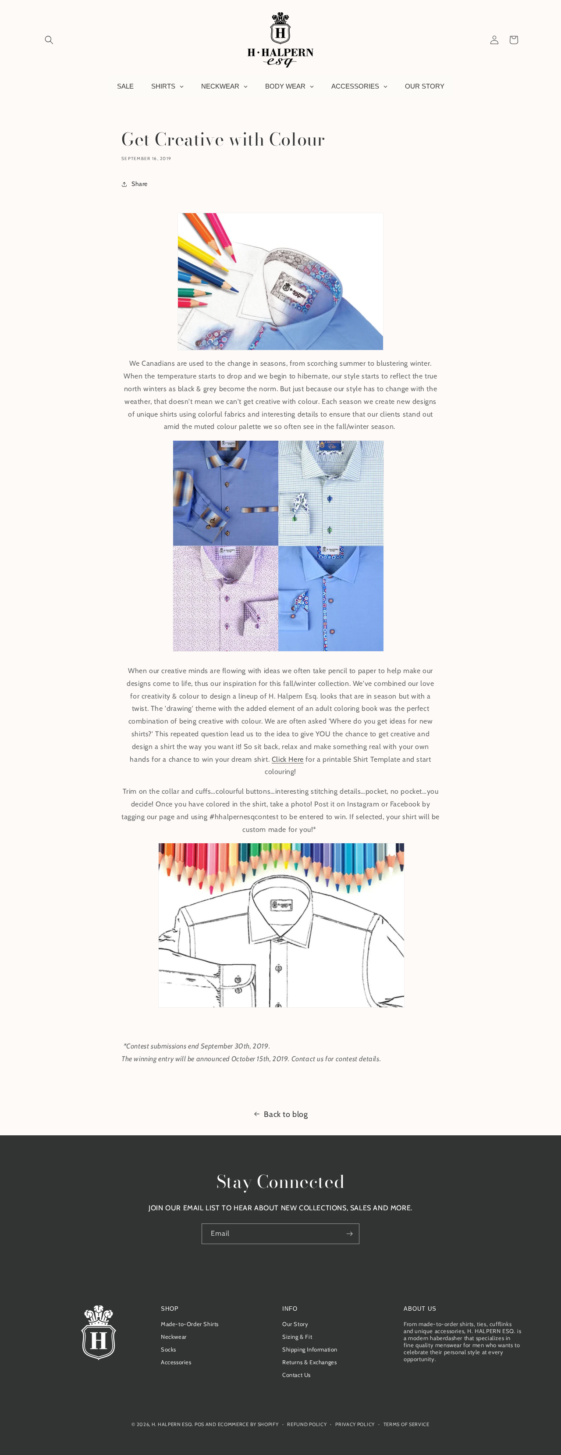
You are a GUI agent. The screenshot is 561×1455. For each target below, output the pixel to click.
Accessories (176, 1362)
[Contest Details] (281, 1007)
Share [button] (139, 184)
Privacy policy (355, 1424)
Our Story (295, 1323)
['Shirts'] (278, 651)
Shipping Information (309, 1349)
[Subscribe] (349, 1233)
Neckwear (174, 1336)
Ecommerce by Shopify (248, 1424)
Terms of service (406, 1424)
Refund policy (307, 1424)
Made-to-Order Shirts (190, 1323)
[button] (49, 40)
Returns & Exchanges (309, 1362)
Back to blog (286, 1114)
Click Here (288, 759)
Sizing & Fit (297, 1336)
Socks (168, 1349)
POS (199, 1424)
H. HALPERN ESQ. (172, 1424)
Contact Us (296, 1374)
